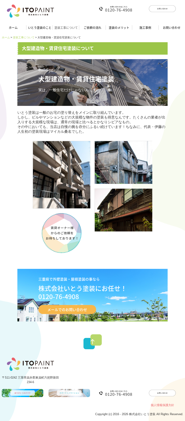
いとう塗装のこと (39, 27)
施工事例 (145, 27)
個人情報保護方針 (162, 405)
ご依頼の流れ (92, 27)
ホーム (13, 27)
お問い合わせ (171, 27)
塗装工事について (66, 27)
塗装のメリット (119, 27)
